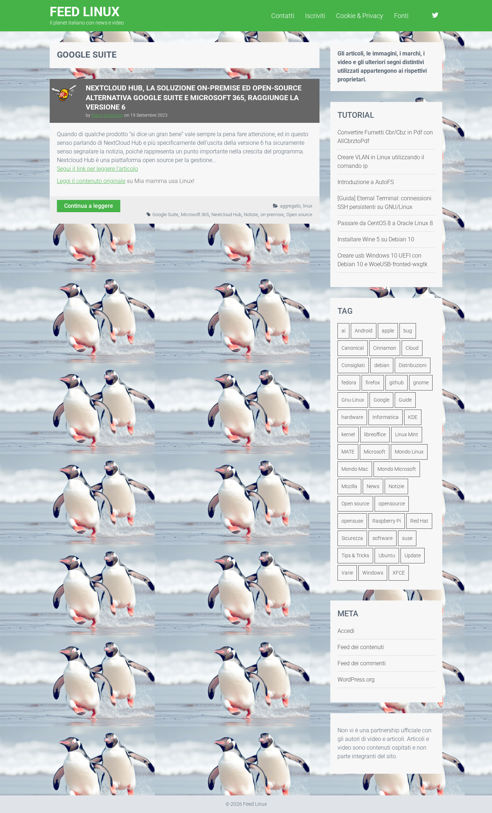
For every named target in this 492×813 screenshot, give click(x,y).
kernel (348, 434)
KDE (412, 417)
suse (407, 538)
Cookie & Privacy (359, 15)
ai (343, 331)
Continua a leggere (88, 205)
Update (412, 555)
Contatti (282, 15)
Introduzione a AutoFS (365, 182)
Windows (372, 573)
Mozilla (349, 486)
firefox (373, 382)
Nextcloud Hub (226, 214)
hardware (352, 417)
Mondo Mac (354, 469)
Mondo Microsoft (396, 469)
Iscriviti (315, 15)
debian (381, 365)
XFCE (399, 573)
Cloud (412, 348)
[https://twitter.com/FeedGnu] (435, 15)
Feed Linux (87, 14)
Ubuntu (387, 555)
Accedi (345, 630)
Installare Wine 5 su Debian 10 (375, 239)
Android (363, 331)
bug (407, 331)
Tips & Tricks (355, 555)
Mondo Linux (409, 452)
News (373, 486)
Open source (299, 214)
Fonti (401, 15)
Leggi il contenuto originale (91, 181)
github (396, 382)
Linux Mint (406, 434)
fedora (348, 382)
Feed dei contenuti (360, 647)
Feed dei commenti (361, 663)
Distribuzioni (412, 365)
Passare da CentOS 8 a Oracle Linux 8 (385, 223)
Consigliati (353, 365)
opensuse (352, 521)
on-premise (272, 214)
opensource (392, 503)
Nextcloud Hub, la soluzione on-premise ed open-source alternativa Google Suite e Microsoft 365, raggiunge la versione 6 (193, 97)
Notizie (251, 214)
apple (388, 331)
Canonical (352, 348)
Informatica (385, 417)
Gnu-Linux (352, 400)
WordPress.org (356, 679)
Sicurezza (352, 538)
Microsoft (374, 452)
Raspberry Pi (386, 521)
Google (381, 400)
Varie (347, 573)
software (382, 538)
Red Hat (419, 521)
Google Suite (165, 214)
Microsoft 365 (195, 214)
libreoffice (375, 434)
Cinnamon (384, 348)
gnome (421, 382)
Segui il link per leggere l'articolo (97, 168)
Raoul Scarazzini (107, 115)
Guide (405, 400)
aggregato (290, 206)
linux (307, 206)
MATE (347, 452)
